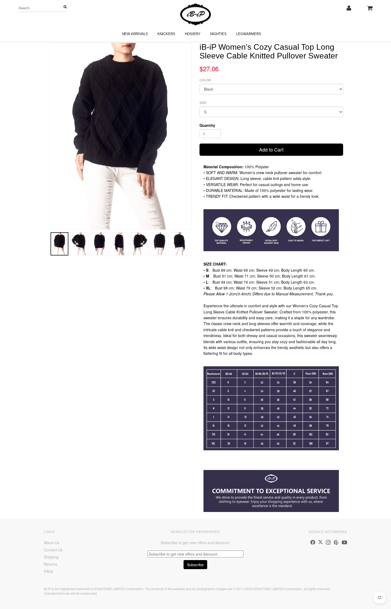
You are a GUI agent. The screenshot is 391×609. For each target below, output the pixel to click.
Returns (50, 564)
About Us (51, 542)
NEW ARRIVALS (135, 34)
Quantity (207, 125)
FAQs (48, 571)
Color (205, 80)
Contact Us (53, 549)
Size (202, 102)
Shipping (51, 557)
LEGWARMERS (248, 34)
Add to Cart (271, 149)
